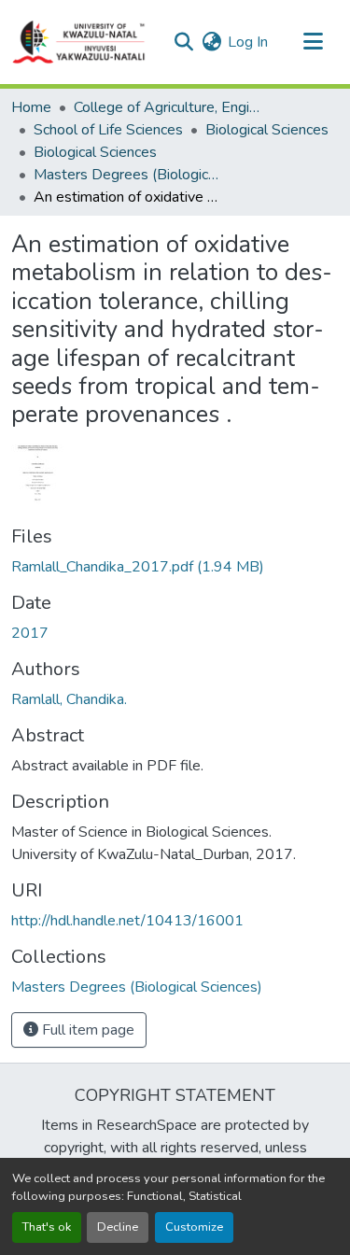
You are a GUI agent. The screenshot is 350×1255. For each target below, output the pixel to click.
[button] (79, 42)
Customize (194, 1227)
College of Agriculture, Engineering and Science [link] (167, 107)
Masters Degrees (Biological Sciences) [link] (127, 174)
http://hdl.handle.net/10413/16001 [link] (127, 920)
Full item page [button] (86, 1030)
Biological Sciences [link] (267, 130)
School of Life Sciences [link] (108, 130)
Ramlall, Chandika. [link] (69, 699)
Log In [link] (248, 42)
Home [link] (31, 107)
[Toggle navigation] (313, 42)
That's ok (46, 1227)
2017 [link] (30, 633)
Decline (117, 1227)
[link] (175, 567)
